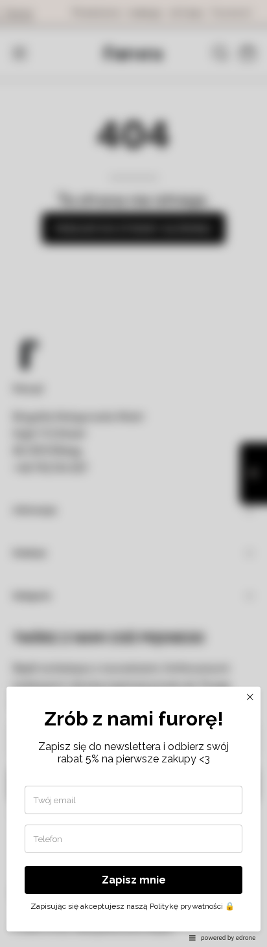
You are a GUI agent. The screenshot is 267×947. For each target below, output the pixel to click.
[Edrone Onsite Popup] (133, 473)
